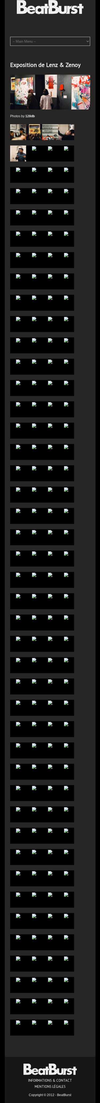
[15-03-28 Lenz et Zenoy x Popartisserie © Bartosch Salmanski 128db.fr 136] (18, 319)
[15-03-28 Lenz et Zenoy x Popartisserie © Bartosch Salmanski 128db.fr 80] (18, 617)
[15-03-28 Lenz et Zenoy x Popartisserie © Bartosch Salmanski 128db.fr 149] (66, 233)
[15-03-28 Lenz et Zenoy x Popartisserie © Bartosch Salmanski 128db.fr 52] (18, 766)
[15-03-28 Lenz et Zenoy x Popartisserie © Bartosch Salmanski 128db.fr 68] (18, 681)
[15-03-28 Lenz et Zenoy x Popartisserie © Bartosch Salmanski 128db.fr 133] (66, 319)
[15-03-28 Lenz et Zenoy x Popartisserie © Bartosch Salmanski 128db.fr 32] (18, 873)
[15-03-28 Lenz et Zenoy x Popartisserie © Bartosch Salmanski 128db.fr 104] (18, 489)
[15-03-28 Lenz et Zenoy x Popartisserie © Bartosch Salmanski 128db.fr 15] (34, 958)
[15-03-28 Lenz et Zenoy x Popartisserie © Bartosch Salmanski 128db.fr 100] (18, 510)
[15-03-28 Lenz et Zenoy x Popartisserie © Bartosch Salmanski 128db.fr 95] (34, 532)
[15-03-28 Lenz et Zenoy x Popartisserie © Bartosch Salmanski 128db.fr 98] (50, 510)
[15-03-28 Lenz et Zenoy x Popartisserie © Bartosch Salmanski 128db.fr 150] (50, 233)
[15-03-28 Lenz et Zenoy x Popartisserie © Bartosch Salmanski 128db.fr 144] (18, 276)
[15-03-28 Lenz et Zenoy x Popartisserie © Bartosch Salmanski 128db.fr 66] (50, 681)
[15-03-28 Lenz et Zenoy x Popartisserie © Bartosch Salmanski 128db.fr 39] (34, 830)
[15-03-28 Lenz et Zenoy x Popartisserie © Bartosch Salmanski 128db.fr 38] (50, 830)
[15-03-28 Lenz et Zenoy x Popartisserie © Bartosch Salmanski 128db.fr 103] (34, 489)
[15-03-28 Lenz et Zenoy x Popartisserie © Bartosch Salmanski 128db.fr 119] (34, 404)
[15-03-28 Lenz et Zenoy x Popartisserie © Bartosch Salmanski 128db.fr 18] (50, 937)
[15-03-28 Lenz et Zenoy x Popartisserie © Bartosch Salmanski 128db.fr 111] (34, 447)
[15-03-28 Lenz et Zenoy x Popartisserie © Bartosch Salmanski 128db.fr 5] (66, 1001)
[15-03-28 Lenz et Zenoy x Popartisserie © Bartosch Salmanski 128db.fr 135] (34, 319)
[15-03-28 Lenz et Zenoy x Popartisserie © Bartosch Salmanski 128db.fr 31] (34, 873)
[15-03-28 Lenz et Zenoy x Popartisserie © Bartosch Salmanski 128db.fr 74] (50, 638)
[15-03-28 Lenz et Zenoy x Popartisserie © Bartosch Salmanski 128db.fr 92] (18, 553)
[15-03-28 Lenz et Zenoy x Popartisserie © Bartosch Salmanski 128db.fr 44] (18, 809)
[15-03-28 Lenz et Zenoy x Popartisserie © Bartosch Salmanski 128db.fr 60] (18, 724)
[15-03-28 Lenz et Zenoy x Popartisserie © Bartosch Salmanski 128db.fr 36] (18, 852)
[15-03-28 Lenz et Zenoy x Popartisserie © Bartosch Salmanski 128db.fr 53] (66, 745)
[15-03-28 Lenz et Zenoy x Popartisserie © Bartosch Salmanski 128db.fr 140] (18, 297)
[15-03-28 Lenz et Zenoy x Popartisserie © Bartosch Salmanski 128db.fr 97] (66, 510)
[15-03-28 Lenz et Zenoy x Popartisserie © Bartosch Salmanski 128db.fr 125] (66, 361)
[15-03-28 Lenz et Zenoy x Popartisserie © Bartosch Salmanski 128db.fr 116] (18, 425)
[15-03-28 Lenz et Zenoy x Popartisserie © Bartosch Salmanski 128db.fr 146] (50, 255)
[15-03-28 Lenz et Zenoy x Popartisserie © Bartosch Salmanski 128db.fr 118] (50, 404)
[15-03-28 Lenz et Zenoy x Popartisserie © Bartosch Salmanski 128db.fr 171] (34, 132)
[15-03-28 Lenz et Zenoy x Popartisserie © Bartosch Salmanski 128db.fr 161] (66, 169)
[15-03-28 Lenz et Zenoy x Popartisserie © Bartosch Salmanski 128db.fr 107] (34, 468)
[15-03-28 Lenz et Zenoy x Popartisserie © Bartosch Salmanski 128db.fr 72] (18, 660)
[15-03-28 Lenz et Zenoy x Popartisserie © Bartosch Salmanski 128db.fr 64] (18, 702)
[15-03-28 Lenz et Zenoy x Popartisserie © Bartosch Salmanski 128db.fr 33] (66, 852)
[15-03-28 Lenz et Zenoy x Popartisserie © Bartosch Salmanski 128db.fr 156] (18, 212)
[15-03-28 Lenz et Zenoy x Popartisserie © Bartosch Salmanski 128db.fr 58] (50, 724)
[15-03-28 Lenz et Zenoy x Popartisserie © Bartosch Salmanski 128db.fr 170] (50, 132)
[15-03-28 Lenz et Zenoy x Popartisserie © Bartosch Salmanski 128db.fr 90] (50, 553)
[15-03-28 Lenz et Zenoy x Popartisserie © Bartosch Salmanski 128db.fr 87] (34, 574)
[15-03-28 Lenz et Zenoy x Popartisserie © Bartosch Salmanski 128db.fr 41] (66, 809)
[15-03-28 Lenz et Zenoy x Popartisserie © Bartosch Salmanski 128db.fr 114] (50, 425)
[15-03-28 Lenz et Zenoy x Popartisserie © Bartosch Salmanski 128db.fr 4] (18, 1022)
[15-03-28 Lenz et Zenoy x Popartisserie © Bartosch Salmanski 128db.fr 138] (50, 297)
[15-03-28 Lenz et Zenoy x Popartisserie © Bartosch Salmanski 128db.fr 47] (34, 788)
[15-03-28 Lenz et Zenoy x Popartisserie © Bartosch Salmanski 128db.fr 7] (34, 1001)
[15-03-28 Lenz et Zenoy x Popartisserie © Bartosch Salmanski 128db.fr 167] (34, 148)
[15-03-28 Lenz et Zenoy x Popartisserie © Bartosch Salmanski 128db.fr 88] (18, 574)
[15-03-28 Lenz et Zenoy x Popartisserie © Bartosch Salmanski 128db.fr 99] (34, 510)
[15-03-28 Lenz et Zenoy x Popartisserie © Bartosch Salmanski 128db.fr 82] (50, 596)
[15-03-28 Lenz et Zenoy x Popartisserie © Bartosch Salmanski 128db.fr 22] (50, 916)
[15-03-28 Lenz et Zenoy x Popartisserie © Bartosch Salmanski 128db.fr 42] (50, 809)
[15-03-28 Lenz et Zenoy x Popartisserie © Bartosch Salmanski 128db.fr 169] (66, 132)
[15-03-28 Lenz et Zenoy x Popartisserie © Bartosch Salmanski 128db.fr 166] (50, 148)
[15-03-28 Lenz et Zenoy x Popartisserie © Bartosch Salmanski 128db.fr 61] (66, 702)
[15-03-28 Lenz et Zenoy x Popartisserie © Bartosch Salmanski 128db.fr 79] (34, 617)
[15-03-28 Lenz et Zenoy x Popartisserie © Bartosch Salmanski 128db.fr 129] (66, 340)
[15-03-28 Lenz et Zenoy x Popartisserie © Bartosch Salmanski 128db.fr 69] (66, 660)
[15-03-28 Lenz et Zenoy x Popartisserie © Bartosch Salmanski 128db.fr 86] (50, 574)
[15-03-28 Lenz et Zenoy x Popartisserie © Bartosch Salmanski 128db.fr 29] (66, 873)
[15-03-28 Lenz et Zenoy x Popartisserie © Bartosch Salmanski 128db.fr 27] (34, 894)
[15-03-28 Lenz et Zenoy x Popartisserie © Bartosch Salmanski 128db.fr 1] (66, 1022)
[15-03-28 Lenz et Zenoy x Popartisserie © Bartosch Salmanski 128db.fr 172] (18, 132)
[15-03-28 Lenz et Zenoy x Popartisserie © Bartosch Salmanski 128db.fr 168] (18, 153)
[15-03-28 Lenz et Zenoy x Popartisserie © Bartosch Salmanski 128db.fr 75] (34, 638)
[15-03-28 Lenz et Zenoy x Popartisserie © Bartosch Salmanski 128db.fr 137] (66, 297)
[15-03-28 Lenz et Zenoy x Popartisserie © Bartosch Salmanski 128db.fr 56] (18, 745)
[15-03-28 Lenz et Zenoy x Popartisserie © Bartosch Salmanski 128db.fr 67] (34, 681)
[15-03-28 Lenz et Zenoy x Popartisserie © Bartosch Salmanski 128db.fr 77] (66, 617)
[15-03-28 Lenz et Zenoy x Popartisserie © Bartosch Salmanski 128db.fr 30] (50, 873)
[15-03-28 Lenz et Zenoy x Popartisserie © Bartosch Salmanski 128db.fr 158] (50, 191)
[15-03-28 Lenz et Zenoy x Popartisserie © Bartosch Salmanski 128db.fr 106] (50, 468)
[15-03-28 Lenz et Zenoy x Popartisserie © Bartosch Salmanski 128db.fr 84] (18, 596)
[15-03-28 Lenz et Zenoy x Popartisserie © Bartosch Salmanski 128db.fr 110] (50, 447)
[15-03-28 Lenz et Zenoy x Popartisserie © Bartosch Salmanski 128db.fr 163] (34, 169)
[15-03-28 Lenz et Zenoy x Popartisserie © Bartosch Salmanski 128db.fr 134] (50, 319)
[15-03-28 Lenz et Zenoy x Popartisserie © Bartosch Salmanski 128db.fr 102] (50, 489)
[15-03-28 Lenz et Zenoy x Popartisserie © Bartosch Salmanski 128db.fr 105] (66, 468)
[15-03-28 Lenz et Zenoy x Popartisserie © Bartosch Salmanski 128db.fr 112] (18, 447)
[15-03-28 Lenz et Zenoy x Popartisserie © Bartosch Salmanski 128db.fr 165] (66, 148)
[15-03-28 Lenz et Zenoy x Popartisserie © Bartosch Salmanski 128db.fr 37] (66, 830)
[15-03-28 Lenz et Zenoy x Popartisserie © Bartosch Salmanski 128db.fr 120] (18, 404)
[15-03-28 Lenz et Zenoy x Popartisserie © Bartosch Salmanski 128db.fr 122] (50, 383)
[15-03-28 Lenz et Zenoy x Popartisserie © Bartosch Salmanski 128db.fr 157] (66, 191)
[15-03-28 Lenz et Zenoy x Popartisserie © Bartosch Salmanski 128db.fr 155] (34, 212)
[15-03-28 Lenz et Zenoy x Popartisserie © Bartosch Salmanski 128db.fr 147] (34, 255)
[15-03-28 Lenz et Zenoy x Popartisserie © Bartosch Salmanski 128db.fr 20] (18, 937)
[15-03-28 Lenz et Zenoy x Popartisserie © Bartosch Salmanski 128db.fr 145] (66, 255)
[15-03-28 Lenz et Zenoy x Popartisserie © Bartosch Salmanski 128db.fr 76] (18, 638)
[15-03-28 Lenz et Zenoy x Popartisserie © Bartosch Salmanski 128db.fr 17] (66, 937)
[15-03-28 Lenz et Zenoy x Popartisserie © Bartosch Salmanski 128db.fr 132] (18, 340)
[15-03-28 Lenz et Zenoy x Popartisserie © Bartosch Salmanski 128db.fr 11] (34, 979)
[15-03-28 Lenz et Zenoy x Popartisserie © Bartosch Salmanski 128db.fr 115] (34, 425)
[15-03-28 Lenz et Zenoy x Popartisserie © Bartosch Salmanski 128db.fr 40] (18, 830)
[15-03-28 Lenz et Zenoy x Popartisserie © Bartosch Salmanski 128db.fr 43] (34, 809)
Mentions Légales (50, 1086)
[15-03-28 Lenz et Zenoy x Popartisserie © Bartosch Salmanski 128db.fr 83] (34, 596)
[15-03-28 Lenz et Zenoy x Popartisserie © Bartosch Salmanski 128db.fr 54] (50, 745)
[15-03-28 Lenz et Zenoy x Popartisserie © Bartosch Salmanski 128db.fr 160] (18, 191)
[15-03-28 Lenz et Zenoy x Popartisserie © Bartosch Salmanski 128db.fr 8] (18, 1001)
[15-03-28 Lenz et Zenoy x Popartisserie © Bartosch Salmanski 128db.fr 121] (66, 383)
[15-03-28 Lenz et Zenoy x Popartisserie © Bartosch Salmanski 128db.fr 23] (34, 916)
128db (30, 116)
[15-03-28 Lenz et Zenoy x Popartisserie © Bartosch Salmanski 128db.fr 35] (34, 852)
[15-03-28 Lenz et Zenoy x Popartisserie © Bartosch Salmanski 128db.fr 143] (34, 276)
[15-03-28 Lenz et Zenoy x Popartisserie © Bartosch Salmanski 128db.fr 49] (66, 766)
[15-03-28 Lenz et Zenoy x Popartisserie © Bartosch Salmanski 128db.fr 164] (18, 169)
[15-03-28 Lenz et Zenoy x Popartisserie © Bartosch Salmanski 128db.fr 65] (66, 681)
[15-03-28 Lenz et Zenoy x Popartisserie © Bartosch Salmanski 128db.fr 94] (50, 532)
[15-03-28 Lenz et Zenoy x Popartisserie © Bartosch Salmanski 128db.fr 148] (18, 255)
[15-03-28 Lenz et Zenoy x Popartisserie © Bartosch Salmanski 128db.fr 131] (34, 340)
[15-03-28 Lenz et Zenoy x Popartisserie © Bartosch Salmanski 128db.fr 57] (66, 724)
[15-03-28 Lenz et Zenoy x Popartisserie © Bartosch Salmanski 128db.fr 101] (66, 489)
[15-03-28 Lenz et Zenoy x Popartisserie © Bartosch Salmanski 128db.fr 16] (18, 958)
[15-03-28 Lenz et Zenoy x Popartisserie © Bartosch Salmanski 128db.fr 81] (66, 596)
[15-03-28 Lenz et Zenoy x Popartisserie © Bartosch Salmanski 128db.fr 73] (66, 638)
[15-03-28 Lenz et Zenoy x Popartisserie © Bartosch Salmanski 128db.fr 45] (66, 788)
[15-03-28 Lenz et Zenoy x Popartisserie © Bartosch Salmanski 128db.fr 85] (66, 574)
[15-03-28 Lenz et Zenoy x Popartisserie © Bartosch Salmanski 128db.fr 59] (34, 724)
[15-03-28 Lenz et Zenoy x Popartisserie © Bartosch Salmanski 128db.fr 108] (18, 468)
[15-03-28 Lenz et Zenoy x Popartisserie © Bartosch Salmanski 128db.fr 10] (50, 979)
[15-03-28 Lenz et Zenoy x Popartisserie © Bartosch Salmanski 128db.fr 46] (50, 788)
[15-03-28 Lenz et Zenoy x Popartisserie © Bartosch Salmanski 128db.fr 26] (50, 894)
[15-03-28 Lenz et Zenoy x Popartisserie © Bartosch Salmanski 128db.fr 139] (34, 297)
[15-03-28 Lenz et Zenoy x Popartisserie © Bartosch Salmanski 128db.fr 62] (50, 702)
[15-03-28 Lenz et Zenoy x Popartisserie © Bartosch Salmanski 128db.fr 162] (50, 169)
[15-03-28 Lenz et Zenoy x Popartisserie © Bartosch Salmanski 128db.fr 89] (66, 553)
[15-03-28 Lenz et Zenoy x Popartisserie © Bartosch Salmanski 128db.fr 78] (50, 617)
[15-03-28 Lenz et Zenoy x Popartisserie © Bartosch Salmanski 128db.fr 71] (34, 660)
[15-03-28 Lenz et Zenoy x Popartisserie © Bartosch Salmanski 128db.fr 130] (50, 340)
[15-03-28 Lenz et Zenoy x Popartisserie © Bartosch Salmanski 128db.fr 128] (18, 361)
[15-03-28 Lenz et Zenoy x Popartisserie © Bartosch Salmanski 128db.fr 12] (18, 979)
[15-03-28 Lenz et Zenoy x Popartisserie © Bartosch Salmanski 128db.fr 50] (50, 766)
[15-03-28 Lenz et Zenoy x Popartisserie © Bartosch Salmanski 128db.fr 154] (50, 212)
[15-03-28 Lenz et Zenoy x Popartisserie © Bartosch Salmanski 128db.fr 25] (66, 894)
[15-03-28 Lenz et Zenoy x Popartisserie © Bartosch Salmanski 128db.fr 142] (50, 276)
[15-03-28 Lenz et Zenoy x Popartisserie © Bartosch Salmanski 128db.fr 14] (50, 958)
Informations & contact (50, 1080)
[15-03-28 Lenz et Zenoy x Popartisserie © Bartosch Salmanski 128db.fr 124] (18, 383)
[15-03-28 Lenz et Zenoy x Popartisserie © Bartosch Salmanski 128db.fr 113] (66, 425)
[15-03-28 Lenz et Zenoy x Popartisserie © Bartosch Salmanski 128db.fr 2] (50, 1022)
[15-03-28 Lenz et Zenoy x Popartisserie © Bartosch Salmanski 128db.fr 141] (66, 276)
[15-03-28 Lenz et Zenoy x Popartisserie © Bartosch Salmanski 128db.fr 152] (18, 233)
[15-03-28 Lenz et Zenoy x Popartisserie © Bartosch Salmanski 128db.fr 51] (34, 766)
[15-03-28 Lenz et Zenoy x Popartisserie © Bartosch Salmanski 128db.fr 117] (66, 404)
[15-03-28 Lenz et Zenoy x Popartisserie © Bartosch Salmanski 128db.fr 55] (34, 745)
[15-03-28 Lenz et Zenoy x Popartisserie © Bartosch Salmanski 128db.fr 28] (18, 894)
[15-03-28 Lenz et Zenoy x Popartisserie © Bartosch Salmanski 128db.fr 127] (34, 361)
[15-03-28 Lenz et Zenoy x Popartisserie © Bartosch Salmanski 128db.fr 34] (50, 852)
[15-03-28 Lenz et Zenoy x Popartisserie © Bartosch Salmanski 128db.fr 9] (66, 979)
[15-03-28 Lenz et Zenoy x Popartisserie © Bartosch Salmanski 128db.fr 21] (66, 916)
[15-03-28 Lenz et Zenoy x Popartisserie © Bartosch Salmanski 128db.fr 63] (34, 702)
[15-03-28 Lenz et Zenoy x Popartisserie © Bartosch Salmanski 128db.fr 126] (50, 361)
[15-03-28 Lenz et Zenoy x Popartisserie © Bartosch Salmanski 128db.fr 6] (50, 1001)
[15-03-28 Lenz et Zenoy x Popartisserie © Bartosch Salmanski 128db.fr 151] (34, 233)
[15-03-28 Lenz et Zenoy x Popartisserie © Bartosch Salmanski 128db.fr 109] (66, 447)
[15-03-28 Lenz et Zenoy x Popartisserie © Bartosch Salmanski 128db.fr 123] (34, 383)
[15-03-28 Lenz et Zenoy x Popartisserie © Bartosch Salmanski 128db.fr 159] (34, 191)
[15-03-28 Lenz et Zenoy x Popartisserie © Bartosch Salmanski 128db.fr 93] (66, 532)
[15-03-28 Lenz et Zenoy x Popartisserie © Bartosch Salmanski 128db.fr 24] (18, 916)
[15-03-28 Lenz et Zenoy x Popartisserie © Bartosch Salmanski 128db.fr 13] (66, 958)
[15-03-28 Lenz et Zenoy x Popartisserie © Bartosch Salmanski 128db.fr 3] (34, 1022)
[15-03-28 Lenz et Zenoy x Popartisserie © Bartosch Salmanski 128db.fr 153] (66, 212)
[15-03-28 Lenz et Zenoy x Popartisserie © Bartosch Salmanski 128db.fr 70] (50, 660)
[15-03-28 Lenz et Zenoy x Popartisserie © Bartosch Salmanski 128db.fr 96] (18, 532)
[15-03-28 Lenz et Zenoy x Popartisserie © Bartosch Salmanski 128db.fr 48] (18, 788)
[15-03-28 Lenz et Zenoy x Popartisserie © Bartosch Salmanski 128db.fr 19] (34, 937)
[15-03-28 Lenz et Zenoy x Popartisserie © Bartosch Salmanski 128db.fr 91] (34, 553)
